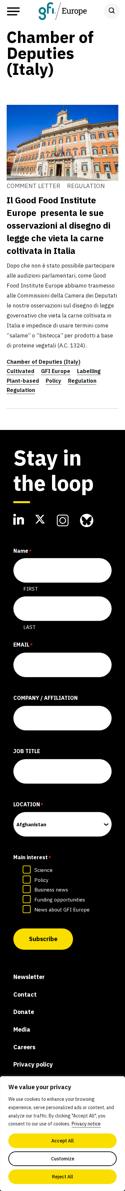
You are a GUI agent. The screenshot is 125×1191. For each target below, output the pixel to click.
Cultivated (20, 371)
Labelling (89, 371)
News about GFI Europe (62, 909)
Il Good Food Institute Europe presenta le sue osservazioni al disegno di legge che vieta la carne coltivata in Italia (58, 225)
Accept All (62, 1141)
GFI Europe (55, 371)
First (30, 589)
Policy (53, 380)
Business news (51, 890)
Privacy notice (86, 1124)
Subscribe (43, 939)
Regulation (82, 380)
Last (29, 627)
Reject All (62, 1177)
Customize (62, 1159)
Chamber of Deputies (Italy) (43, 361)
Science (43, 870)
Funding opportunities (59, 899)
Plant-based (23, 380)
